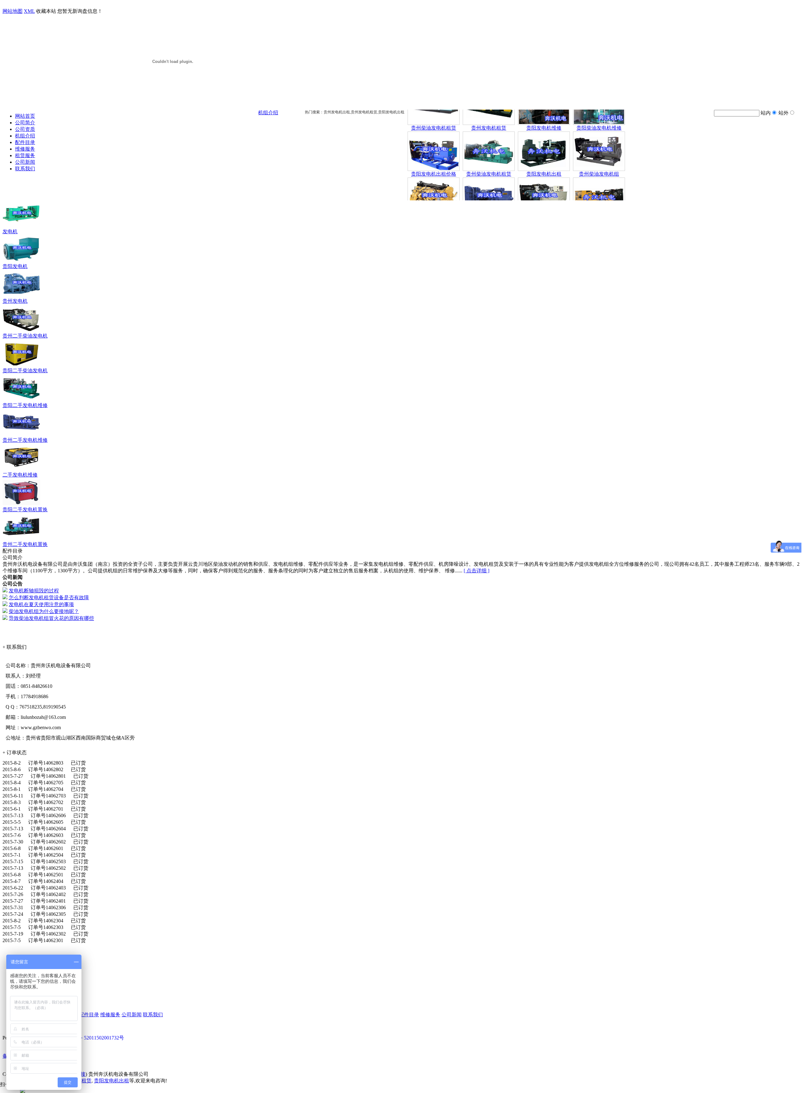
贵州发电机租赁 (488, 111)
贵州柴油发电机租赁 (433, 111)
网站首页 (25, 116)
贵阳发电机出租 (543, 157)
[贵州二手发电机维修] (21, 435)
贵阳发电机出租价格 (433, 157)
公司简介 (25, 122)
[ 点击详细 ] (476, 570)
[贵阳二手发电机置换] (21, 505)
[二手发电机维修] (21, 470)
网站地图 (13, 11)
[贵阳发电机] (21, 261)
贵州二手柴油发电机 (25, 335)
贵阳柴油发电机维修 (599, 111)
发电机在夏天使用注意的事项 (41, 604)
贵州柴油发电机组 (599, 157)
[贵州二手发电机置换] (21, 539)
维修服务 (25, 149)
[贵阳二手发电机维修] (21, 400)
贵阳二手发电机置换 (25, 509)
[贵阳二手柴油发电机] (21, 366)
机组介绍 (25, 135)
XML (29, 11)
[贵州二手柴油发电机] (21, 331)
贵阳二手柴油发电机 (25, 370)
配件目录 (25, 142)
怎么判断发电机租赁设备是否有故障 (49, 597)
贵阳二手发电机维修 (25, 405)
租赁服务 (25, 155)
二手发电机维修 (20, 474)
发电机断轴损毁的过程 (34, 590)
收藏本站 (46, 11)
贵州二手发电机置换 (25, 544)
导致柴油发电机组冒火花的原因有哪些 (51, 618)
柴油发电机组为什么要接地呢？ (44, 611)
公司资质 (25, 129)
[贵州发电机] (21, 296)
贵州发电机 (15, 301)
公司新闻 (25, 162)
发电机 (10, 231)
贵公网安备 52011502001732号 (91, 1037)
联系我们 (25, 168)
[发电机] (21, 226)
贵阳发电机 (15, 266)
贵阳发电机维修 (543, 111)
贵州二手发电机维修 (25, 440)
